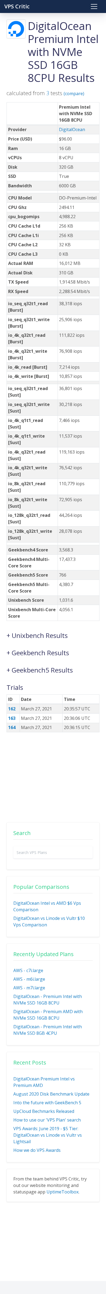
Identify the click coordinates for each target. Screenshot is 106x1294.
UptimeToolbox (62, 1192)
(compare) (74, 94)
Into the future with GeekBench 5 (47, 1103)
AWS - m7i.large (29, 988)
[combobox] (53, 852)
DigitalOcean (72, 129)
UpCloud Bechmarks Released (43, 1111)
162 (11, 709)
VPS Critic (17, 6)
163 (11, 718)
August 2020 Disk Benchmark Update (51, 1094)
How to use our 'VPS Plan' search (47, 1120)
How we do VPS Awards (37, 1150)
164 (11, 727)
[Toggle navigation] (94, 6)
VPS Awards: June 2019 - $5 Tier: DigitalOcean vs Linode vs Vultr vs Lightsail (47, 1135)
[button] (53, 632)
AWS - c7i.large (28, 970)
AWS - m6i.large (29, 979)
